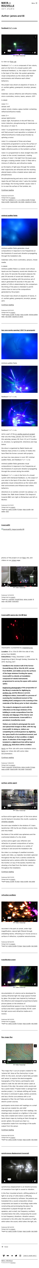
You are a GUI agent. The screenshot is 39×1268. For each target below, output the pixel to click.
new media (21, 202)
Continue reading (7, 190)
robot (7, 511)
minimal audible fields (9, 215)
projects (13, 197)
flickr (24, 558)
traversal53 (5, 525)
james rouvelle (25, 200)
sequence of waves (30, 202)
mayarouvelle (14, 202)
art (7, 200)
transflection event (8, 960)
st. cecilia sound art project (25, 434)
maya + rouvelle (7, 1260)
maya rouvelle (5, 202)
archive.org (7, 693)
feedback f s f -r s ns (9, 28)
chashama (11, 599)
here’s (3, 748)
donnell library (19, 599)
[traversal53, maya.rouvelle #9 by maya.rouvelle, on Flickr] (19, 541)
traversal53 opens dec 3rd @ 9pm (14, 615)
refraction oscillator (8, 895)
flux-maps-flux (6, 1037)
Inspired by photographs (12, 688)
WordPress (13, 1262)
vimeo (13, 560)
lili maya (32, 200)
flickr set (13, 62)
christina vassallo (7, 821)
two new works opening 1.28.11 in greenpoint (18, 330)
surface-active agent (9, 783)
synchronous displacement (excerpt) (15, 1153)
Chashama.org (27, 648)
